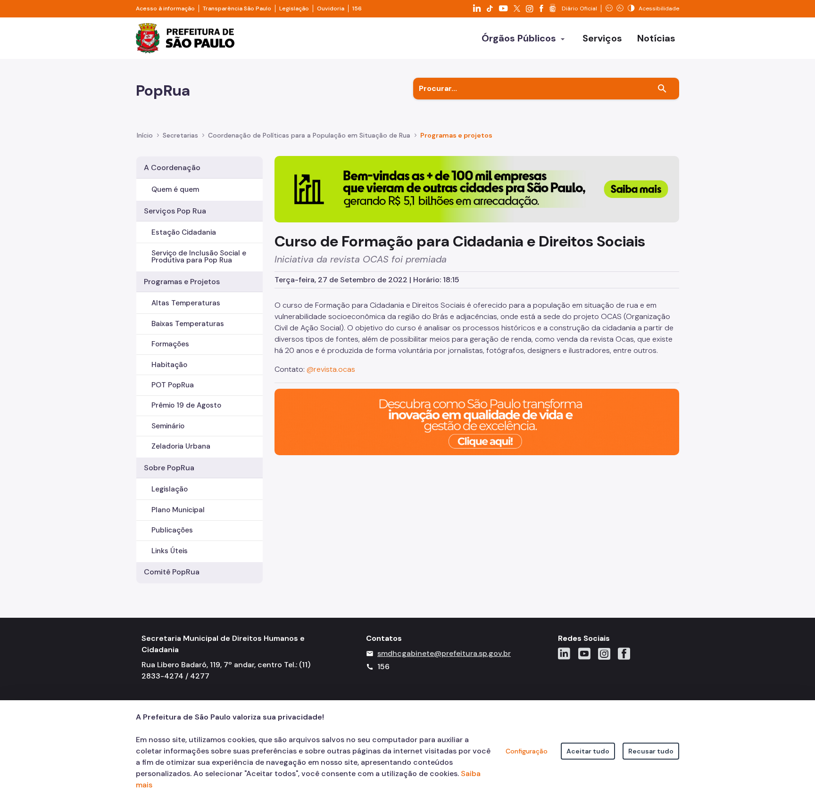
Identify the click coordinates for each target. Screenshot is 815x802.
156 (357, 8)
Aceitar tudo (587, 751)
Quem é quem (175, 189)
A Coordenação (172, 167)
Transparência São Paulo (237, 8)
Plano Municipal (178, 510)
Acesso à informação (165, 8)
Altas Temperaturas (185, 303)
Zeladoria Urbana (180, 446)
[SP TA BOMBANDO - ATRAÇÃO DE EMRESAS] (476, 189)
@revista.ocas (331, 369)
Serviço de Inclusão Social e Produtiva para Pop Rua (198, 256)
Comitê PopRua (172, 572)
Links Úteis (169, 551)
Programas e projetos (456, 135)
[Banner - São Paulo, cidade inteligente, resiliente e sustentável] (476, 421)
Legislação (294, 8)
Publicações (172, 530)
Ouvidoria (330, 8)
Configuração (527, 751)
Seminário (167, 426)
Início (145, 135)
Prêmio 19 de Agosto (186, 405)
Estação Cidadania (183, 232)
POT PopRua (172, 385)
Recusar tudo (651, 751)
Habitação (169, 364)
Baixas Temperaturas (187, 323)
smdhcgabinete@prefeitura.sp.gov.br (444, 653)
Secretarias (180, 135)
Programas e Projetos (182, 281)
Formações (170, 344)
